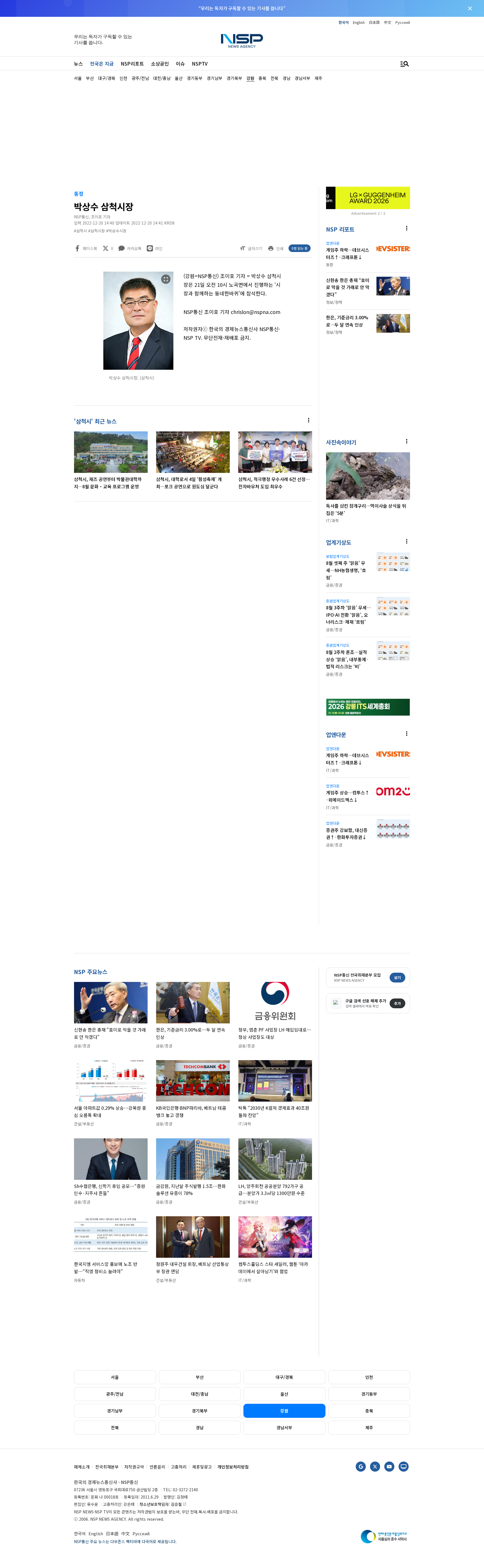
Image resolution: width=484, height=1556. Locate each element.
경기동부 (369, 1394)
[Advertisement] (439, 250)
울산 (284, 1394)
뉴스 (78, 63)
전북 (115, 1427)
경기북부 (200, 1411)
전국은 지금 (102, 63)
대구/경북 (284, 1377)
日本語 (374, 22)
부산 (200, 1377)
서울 (115, 1377)
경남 (200, 1427)
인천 (369, 1377)
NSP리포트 (132, 63)
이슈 (180, 63)
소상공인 (160, 63)
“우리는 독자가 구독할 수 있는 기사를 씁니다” (242, 8)
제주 (369, 1427)
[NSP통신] (242, 41)
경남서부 (284, 1427)
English (359, 22)
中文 (387, 22)
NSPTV (200, 63)
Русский (402, 22)
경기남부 (115, 1411)
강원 (284, 1411)
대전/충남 (199, 1394)
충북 (369, 1411)
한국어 (344, 22)
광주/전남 (115, 1394)
